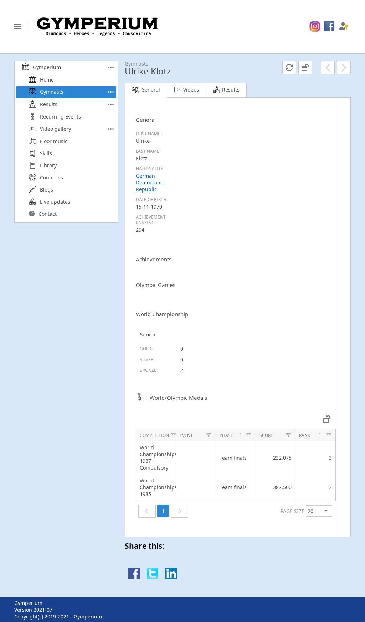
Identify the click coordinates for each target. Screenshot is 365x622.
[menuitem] (315, 27)
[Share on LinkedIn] (171, 577)
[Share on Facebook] (134, 577)
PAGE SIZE (292, 511)
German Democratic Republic (149, 182)
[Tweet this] (152, 577)
